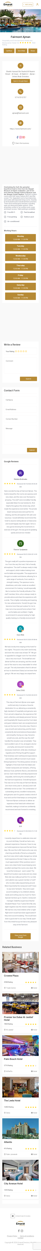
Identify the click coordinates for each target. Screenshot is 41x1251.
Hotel (35, 988)
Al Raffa (9, 1071)
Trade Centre (11, 988)
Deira (8, 1113)
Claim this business (22, 143)
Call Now (9, 51)
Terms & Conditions (27, 1236)
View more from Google (20, 936)
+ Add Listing (27, 4)
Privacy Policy (12, 1236)
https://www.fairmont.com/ (20, 129)
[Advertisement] (20, 321)
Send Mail (21, 51)
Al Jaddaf (9, 1030)
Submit (28, 379)
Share (33, 51)
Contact (20, 1238)
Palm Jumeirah (11, 1154)
